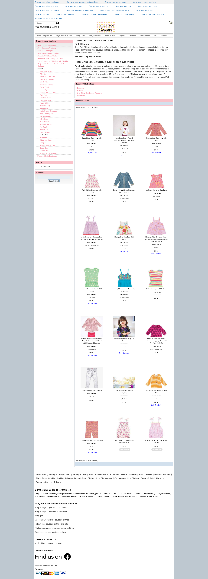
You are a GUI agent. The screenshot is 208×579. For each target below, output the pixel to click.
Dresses (80, 90)
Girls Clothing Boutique (46, 474)
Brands (164, 35)
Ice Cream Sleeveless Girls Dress (156, 190)
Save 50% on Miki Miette (124, 14)
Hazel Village (45, 103)
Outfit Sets (81, 96)
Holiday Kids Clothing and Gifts (50, 58)
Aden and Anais (46, 71)
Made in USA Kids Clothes (47, 56)
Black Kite (44, 82)
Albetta (43, 74)
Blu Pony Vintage (46, 84)
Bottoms (80, 88)
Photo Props (145, 35)
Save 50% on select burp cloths (47, 10)
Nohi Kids (44, 129)
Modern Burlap (46, 124)
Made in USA (110, 35)
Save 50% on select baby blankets (80, 10)
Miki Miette (44, 122)
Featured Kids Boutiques (47, 156)
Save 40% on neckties (144, 10)
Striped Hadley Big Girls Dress (156, 289)
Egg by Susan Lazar (48, 92)
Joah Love (44, 108)
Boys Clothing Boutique (70, 474)
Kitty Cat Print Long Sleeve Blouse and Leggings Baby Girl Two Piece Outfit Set (156, 341)
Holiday (133, 35)
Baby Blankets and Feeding (48, 53)
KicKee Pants (45, 116)
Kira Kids (44, 119)
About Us (160, 478)
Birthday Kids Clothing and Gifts (102, 478)
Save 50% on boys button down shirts (114, 10)
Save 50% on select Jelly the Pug (94, 14)
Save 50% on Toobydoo (65, 14)
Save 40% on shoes (123, 6)
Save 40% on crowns (73, 6)
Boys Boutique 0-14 (64, 35)
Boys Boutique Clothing (46, 48)
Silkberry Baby (46, 140)
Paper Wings (45, 132)
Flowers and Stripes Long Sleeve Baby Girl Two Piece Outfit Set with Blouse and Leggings (91, 341)
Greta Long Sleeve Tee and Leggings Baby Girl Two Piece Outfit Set (124, 140)
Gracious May (45, 100)
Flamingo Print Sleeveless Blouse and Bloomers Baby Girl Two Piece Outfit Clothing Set (156, 239)
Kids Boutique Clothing (83, 40)
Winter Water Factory (49, 153)
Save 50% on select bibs (147, 6)
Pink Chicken (45, 135)
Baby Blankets (95, 35)
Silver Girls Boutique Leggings (92, 390)
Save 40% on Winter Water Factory (48, 18)
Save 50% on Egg (42, 14)
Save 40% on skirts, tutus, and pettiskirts (82, 2)
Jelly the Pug (45, 106)
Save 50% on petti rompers (115, 2)
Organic (122, 35)
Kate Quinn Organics (48, 111)
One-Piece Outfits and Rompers (89, 93)
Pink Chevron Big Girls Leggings (92, 440)
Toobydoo (44, 148)
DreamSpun (44, 90)
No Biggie (44, 127)
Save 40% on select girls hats (144, 2)
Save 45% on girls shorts (98, 6)
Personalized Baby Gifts (132, 474)
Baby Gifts (80, 35)
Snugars (43, 143)
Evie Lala (43, 95)
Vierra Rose (44, 151)
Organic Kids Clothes (129, 478)
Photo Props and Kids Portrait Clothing (53, 61)
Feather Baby (45, 98)
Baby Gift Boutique (45, 51)
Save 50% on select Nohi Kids (152, 14)
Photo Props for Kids (45, 478)
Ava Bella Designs (47, 79)
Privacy (57, 482)
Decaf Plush (44, 87)
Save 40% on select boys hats (46, 6)
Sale (155, 35)
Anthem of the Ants (47, 77)
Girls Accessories (162, 474)
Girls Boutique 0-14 (44, 35)
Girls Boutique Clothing (46, 45)
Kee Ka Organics (47, 114)
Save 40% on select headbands (47, 2)
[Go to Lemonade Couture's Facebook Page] (53, 556)
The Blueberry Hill (47, 145)
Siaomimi (43, 137)
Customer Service (44, 482)
